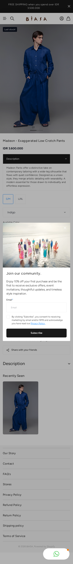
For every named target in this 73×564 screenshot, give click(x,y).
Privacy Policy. (38, 323)
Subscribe (36, 332)
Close (65, 228)
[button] (56, 554)
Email (9, 300)
